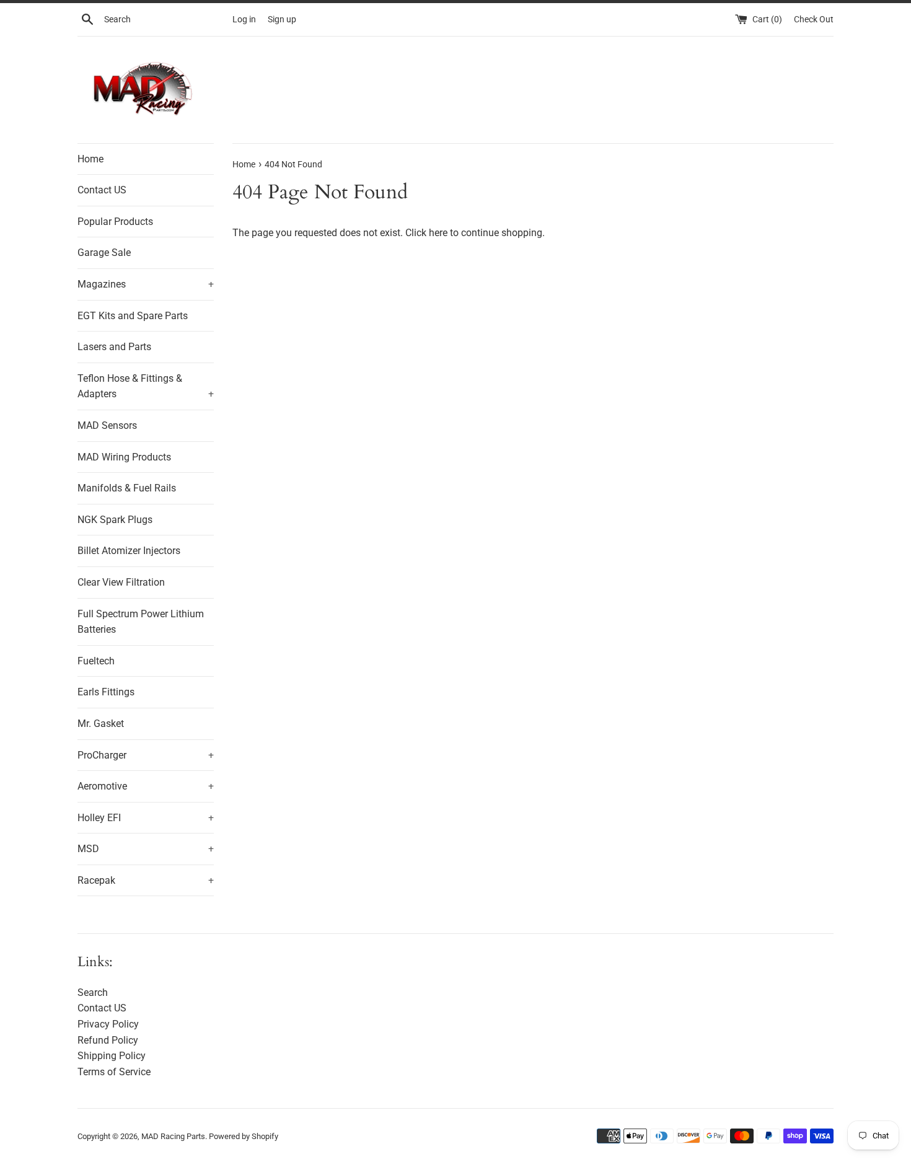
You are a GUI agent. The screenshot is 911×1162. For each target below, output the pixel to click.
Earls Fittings (105, 692)
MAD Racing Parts (173, 1136)
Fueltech (96, 661)
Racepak (145, 880)
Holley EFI (145, 818)
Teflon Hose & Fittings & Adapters (145, 386)
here (438, 233)
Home (90, 159)
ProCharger (145, 755)
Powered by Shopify (243, 1136)
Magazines (145, 284)
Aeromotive (145, 786)
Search (92, 992)
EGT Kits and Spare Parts (132, 316)
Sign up (282, 19)
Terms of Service (114, 1072)
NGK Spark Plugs (114, 520)
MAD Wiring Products (124, 457)
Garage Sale (104, 252)
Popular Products (115, 221)
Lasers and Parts (114, 347)
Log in (244, 19)
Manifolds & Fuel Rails (126, 488)
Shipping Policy (111, 1056)
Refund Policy (107, 1040)
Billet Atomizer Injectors (128, 551)
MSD (145, 849)
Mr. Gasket (100, 723)
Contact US (101, 190)
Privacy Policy (108, 1024)
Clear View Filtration (121, 582)
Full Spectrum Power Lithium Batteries (140, 622)
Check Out (814, 19)
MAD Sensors (107, 425)
